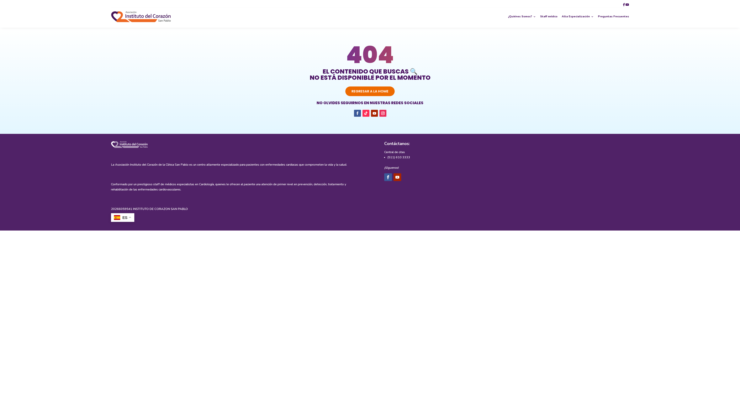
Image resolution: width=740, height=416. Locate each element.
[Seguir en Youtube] (374, 113)
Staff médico (549, 16)
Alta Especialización (576, 16)
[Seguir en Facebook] (357, 113)
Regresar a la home (370, 91)
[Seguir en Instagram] (382, 113)
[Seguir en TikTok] (365, 113)
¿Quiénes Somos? (520, 16)
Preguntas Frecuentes (613, 16)
